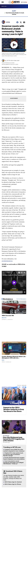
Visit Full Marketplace (21, 299)
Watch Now (23, 2)
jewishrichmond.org (7, 261)
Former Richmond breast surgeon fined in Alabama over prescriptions (14, 458)
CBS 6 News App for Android (13, 482)
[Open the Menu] (2, 2)
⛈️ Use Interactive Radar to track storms (14, 13)
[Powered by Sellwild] (24, 385)
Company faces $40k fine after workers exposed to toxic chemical (13, 450)
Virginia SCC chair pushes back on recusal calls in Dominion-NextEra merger (13, 454)
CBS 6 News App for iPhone (12, 484)
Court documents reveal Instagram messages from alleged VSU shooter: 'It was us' (13, 462)
